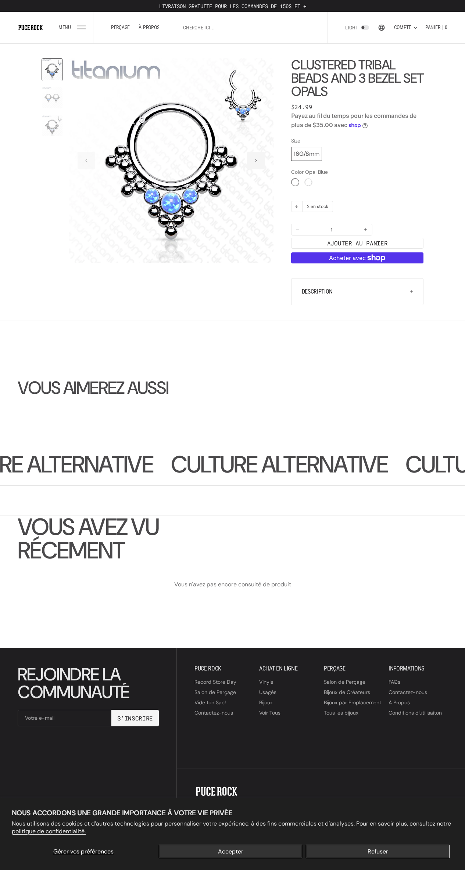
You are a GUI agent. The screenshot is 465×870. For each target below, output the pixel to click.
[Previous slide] (86, 160)
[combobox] (252, 27)
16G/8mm (306, 154)
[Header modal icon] (81, 27)
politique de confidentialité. (49, 831)
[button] (72, 27)
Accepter (230, 851)
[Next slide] (256, 160)
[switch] (365, 27)
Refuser (378, 851)
